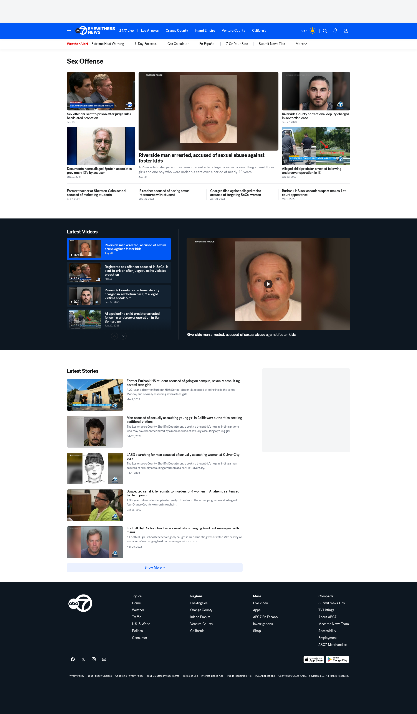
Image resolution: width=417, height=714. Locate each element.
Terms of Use (190, 676)
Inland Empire (205, 30)
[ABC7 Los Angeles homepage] (95, 31)
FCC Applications (265, 676)
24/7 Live (126, 30)
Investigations (263, 624)
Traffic (136, 617)
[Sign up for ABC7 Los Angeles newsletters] (104, 659)
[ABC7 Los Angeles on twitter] (83, 659)
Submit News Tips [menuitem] (272, 44)
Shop (257, 631)
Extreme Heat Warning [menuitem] (108, 44)
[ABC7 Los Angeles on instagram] (93, 659)
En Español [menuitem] (207, 44)
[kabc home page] (80, 603)
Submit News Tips (331, 603)
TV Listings (326, 610)
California (259, 30)
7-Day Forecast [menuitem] (145, 44)
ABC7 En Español (265, 617)
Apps (256, 610)
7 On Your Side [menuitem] (237, 44)
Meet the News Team (333, 624)
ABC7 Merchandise (332, 645)
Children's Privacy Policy (129, 676)
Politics (137, 631)
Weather (138, 610)
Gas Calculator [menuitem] (178, 44)
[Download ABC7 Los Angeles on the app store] (313, 659)
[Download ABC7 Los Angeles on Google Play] (337, 659)
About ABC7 (327, 617)
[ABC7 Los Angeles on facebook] (72, 659)
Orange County (177, 30)
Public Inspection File (239, 676)
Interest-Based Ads (212, 676)
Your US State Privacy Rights (163, 676)
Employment (327, 638)
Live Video (260, 603)
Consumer (139, 638)
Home (136, 603)
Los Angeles (150, 30)
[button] (69, 30)
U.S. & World (141, 624)
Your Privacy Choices (100, 676)
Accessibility (327, 631)
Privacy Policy (76, 676)
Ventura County (233, 30)
